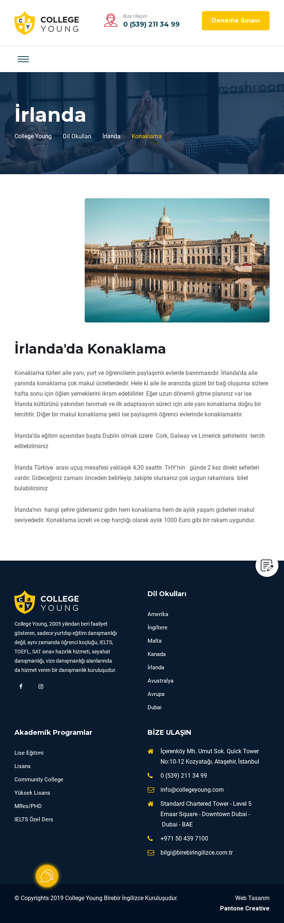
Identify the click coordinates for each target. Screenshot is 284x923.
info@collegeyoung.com (192, 789)
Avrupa (156, 694)
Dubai (155, 707)
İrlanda (156, 667)
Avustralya (160, 680)
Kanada (157, 654)
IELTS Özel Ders (33, 819)
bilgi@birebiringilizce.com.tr (196, 852)
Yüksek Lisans (32, 793)
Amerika (158, 614)
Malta (155, 641)
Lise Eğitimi (29, 753)
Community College (38, 779)
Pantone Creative (245, 908)
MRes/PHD (28, 806)
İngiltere (158, 627)
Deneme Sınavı (236, 20)
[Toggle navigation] (23, 59)
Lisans (22, 766)
